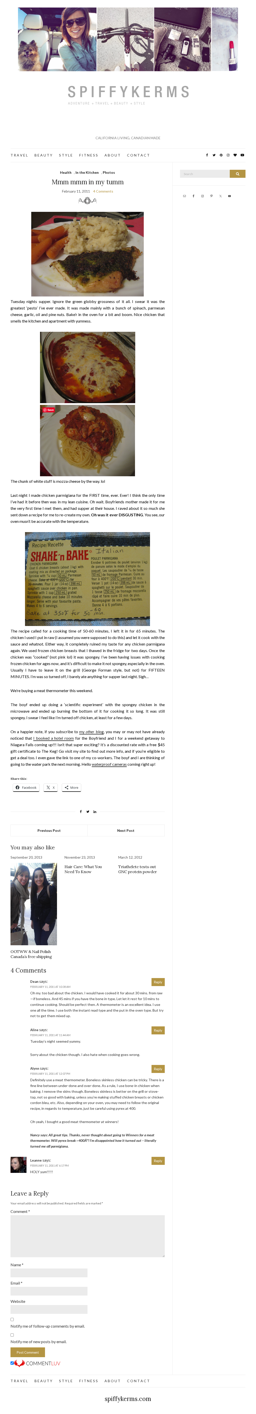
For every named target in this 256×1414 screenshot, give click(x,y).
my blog (91, 731)
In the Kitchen (87, 172)
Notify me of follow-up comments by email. (47, 1326)
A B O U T (112, 155)
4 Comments (103, 191)
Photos (109, 172)
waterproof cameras (109, 764)
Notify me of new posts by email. (38, 1341)
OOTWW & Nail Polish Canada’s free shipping (31, 954)
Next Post (125, 830)
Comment (20, 1211)
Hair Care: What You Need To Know (83, 869)
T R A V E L (19, 155)
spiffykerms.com (128, 1399)
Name (17, 1264)
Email (16, 1283)
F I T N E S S (88, 155)
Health (66, 172)
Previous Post (49, 830)
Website (17, 1301)
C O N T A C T (138, 155)
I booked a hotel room (53, 738)
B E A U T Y (43, 155)
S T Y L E (65, 155)
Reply (158, 982)
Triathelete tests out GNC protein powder (137, 869)
